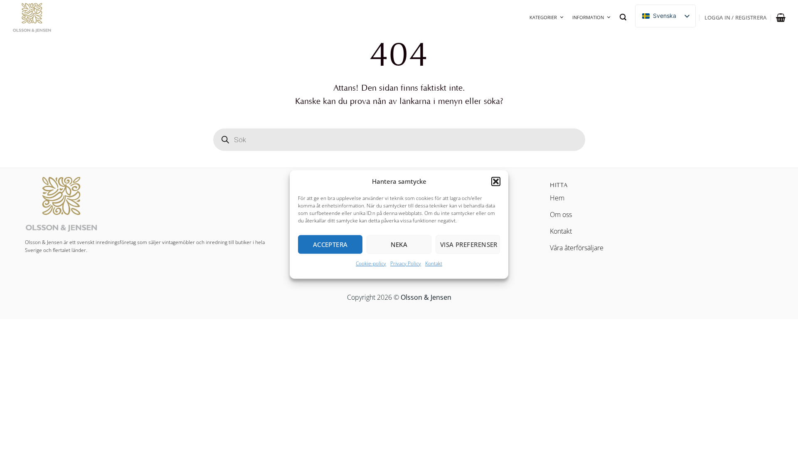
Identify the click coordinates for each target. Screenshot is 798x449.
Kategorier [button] (543, 17)
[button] (496, 181)
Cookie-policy (371, 263)
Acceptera (330, 244)
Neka (399, 244)
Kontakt (433, 263)
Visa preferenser (469, 244)
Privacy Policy (405, 263)
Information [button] (588, 17)
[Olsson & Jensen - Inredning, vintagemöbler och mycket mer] (54, 17)
